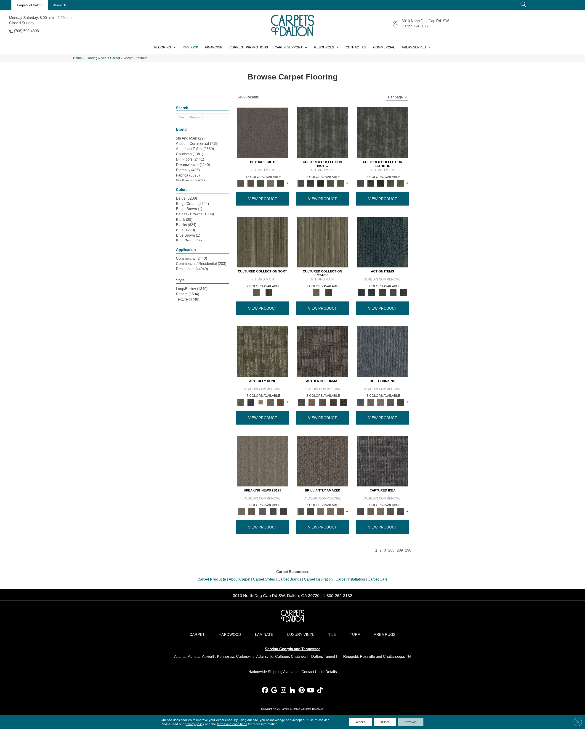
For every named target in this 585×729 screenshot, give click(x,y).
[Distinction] (340, 183)
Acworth (208, 656)
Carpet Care (378, 579)
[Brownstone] (382, 292)
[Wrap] (269, 292)
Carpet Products (211, 579)
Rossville (367, 656)
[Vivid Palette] (280, 402)
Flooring (91, 58)
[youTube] (311, 690)
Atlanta (180, 656)
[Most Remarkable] (251, 402)
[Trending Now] (262, 460)
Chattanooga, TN (397, 656)
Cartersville (245, 656)
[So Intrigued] (322, 460)
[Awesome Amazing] (270, 402)
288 (391, 550)
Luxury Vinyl (300, 635)
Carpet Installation (350, 579)
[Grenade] (371, 402)
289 (400, 550)
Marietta (193, 656)
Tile (332, 635)
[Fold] (262, 242)
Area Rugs (385, 635)
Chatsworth (300, 656)
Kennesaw (225, 656)
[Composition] (330, 183)
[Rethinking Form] (333, 402)
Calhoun (282, 656)
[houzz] (293, 690)
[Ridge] (280, 183)
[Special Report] (251, 511)
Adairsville (264, 656)
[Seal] (400, 402)
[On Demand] (273, 511)
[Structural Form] (343, 402)
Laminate (264, 635)
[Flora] (260, 183)
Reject (384, 722)
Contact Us (310, 672)
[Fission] (390, 402)
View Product (262, 199)
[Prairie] (270, 183)
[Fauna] (251, 183)
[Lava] (380, 402)
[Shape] (382, 351)
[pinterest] (302, 690)
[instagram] (283, 690)
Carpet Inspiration (318, 579)
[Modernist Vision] (260, 402)
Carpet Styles (264, 579)
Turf (355, 635)
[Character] (310, 183)
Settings (411, 722)
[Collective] (320, 183)
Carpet (197, 635)
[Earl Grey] (393, 292)
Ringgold (350, 656)
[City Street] (403, 292)
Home (77, 58)
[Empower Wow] (330, 511)
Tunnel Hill (332, 656)
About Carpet (110, 58)
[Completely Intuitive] (320, 511)
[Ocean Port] (371, 292)
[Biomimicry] (322, 132)
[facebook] (265, 690)
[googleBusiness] (274, 690)
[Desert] (262, 132)
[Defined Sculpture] (311, 402)
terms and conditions (232, 724)
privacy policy (194, 724)
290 (408, 550)
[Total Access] (283, 511)
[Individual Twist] (322, 402)
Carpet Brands (289, 579)
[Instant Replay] (262, 511)
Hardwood (230, 635)
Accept (360, 722)
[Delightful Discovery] (262, 351)
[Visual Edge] (322, 351)
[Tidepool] (382, 242)
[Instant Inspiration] (340, 511)
